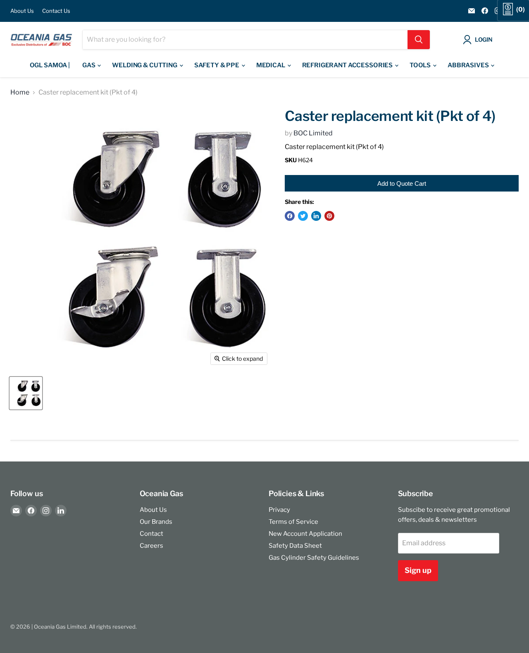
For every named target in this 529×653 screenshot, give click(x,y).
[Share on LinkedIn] (316, 216)
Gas (89, 65)
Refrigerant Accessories (348, 65)
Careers (151, 545)
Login (484, 39)
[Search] (418, 39)
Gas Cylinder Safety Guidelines (314, 557)
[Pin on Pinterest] (329, 216)
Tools (421, 65)
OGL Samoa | (50, 65)
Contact (151, 533)
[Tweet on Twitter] (303, 216)
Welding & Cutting (145, 65)
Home (19, 92)
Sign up (418, 570)
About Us (22, 11)
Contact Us (56, 11)
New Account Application (305, 533)
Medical (271, 65)
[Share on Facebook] (290, 216)
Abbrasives (469, 65)
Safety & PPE (217, 65)
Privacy (279, 509)
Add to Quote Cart (401, 183)
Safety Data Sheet (295, 545)
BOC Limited (313, 133)
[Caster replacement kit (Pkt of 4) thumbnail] (26, 393)
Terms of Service (293, 521)
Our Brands (156, 521)
